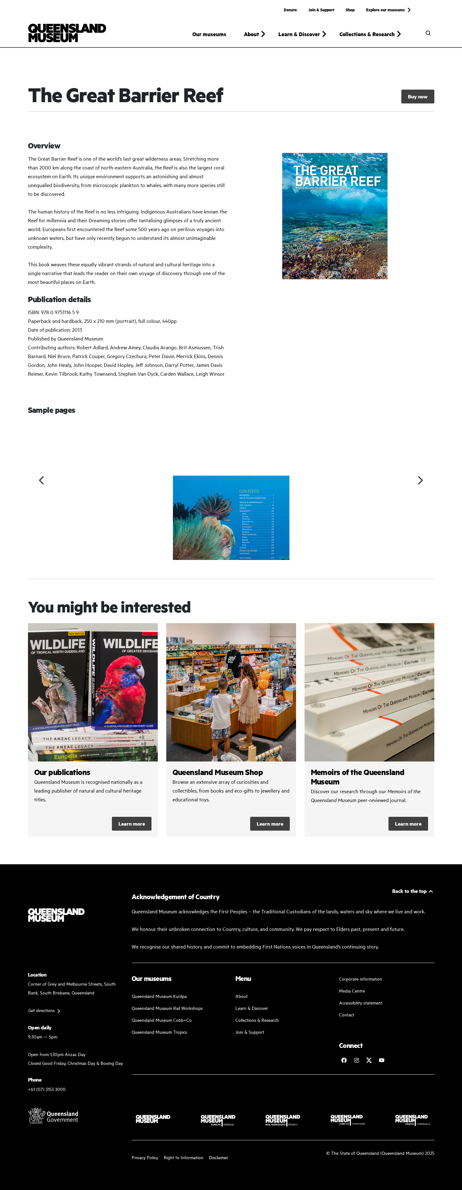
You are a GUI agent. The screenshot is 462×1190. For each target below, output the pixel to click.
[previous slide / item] (42, 480)
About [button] (251, 34)
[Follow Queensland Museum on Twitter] (369, 1060)
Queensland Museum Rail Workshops (167, 1008)
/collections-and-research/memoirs (369, 730)
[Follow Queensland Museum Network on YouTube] (381, 1060)
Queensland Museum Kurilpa (159, 996)
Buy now (418, 96)
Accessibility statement (360, 1002)
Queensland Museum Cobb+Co (162, 1020)
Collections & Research (257, 1020)
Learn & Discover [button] (299, 34)
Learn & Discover (251, 1008)
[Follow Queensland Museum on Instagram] (356, 1060)
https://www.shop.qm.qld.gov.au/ (231, 730)
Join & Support (321, 9)
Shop (350, 9)
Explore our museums (385, 9)
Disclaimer (218, 1157)
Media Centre (352, 991)
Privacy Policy (145, 1157)
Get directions (41, 1010)
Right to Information (183, 1157)
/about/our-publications (93, 730)
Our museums (209, 34)
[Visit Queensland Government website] (53, 1115)
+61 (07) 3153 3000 (47, 1089)
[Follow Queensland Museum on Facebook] (344, 1060)
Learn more (131, 823)
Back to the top (409, 890)
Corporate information (360, 979)
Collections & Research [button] (367, 34)
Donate (290, 9)
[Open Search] (428, 33)
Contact (346, 1014)
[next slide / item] (420, 480)
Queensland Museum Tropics (159, 1032)
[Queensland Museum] (67, 33)
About (241, 996)
